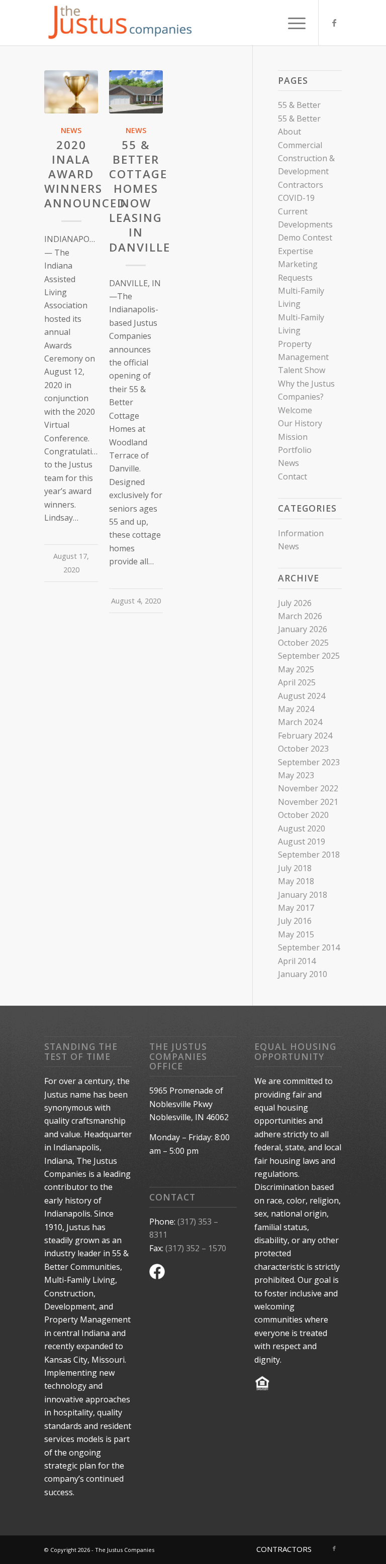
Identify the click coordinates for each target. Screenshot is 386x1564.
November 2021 (308, 801)
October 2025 (303, 642)
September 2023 (309, 762)
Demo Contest (305, 237)
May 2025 (296, 669)
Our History (300, 423)
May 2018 (296, 881)
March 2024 (300, 722)
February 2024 (305, 735)
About (289, 131)
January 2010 (302, 974)
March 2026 (300, 616)
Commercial (300, 145)
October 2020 (303, 814)
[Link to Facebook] (334, 22)
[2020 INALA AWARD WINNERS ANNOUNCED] (71, 91)
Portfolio (295, 449)
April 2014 (297, 961)
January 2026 (302, 629)
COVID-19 (296, 197)
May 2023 (296, 775)
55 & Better (299, 104)
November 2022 (308, 788)
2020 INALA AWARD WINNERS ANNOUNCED (85, 174)
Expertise (295, 251)
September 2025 (309, 655)
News (71, 130)
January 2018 (302, 894)
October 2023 (303, 748)
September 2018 (309, 854)
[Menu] (292, 22)
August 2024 (301, 695)
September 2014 (309, 947)
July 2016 (295, 920)
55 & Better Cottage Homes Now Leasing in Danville (139, 196)
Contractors (300, 184)
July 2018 (295, 868)
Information (301, 533)
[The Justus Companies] (119, 22)
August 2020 (301, 828)
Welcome (295, 410)
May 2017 (296, 907)
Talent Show (301, 370)
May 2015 (296, 934)
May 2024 (296, 708)
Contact (292, 476)
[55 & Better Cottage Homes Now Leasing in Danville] (136, 91)
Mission (293, 436)
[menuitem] (292, 22)
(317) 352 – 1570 (195, 1248)
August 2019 (301, 841)
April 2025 (297, 682)
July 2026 (295, 603)
